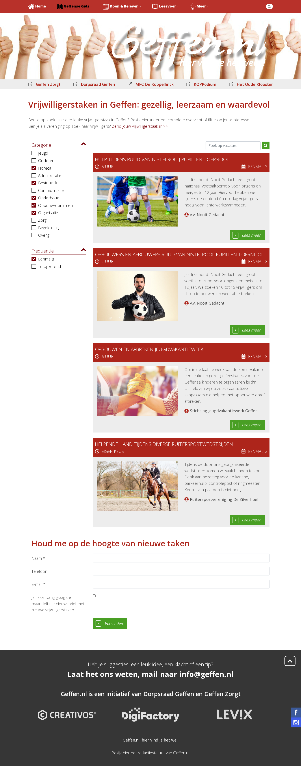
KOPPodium (205, 84)
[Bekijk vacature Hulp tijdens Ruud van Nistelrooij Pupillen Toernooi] (137, 201)
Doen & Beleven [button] (124, 6)
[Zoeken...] (269, 6)
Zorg (42, 220)
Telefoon (39, 571)
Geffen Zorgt (48, 84)
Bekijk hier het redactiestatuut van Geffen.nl (150, 752)
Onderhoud (48, 197)
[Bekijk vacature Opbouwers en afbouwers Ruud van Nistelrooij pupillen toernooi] (137, 295)
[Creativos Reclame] (67, 711)
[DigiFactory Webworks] (151, 711)
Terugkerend (49, 266)
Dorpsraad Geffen (98, 84)
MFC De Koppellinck (154, 84)
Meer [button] (201, 6)
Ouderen (46, 160)
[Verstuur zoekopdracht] (265, 145)
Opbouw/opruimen (55, 205)
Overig (43, 235)
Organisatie (48, 212)
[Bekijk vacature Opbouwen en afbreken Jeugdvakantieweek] (137, 390)
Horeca (44, 168)
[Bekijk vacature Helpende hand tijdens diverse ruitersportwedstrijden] (137, 485)
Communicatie (51, 190)
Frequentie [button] (43, 251)
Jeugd (43, 153)
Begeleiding (48, 227)
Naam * (38, 558)
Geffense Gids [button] (76, 6)
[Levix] (234, 711)
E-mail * (39, 584)
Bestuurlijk (47, 182)
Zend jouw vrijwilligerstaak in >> (140, 126)
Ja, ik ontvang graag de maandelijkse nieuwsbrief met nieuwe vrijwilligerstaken (58, 604)
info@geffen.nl (206, 674)
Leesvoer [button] (167, 6)
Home (40, 6)
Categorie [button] (41, 145)
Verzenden (114, 623)
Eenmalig (46, 259)
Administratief (50, 175)
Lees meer (251, 235)
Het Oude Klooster (255, 84)
